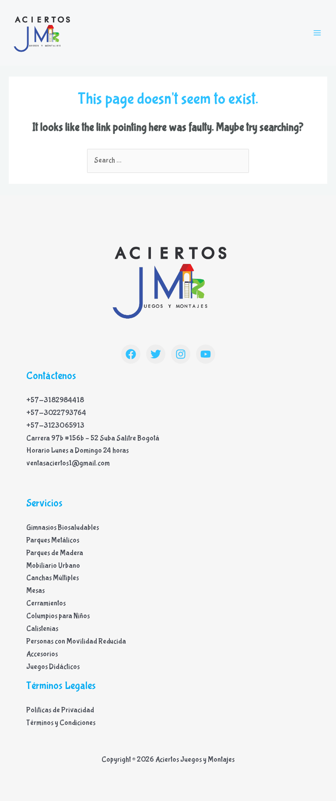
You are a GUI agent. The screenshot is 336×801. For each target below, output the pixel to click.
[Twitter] (155, 354)
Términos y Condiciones (60, 723)
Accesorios (42, 654)
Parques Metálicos (52, 540)
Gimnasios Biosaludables (62, 527)
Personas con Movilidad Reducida (76, 641)
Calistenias (42, 629)
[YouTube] (205, 354)
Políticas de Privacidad (60, 710)
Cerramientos (46, 603)
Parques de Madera (54, 553)
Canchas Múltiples (52, 578)
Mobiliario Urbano (53, 566)
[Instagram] (180, 354)
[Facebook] (130, 354)
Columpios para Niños (58, 616)
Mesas (35, 591)
